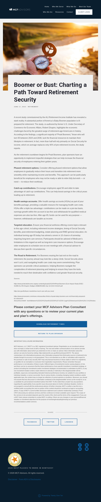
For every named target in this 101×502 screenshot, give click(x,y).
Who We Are (47, 12)
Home (47, 7)
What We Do (71, 7)
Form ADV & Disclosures (30, 479)
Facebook (32, 422)
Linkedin (69, 422)
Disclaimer (12, 479)
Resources (59, 12)
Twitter (50, 422)
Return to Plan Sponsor (50, 333)
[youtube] (87, 449)
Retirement (33, 106)
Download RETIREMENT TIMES (51, 324)
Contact (70, 12)
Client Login (84, 12)
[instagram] (87, 445)
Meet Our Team (85, 7)
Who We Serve (58, 7)
